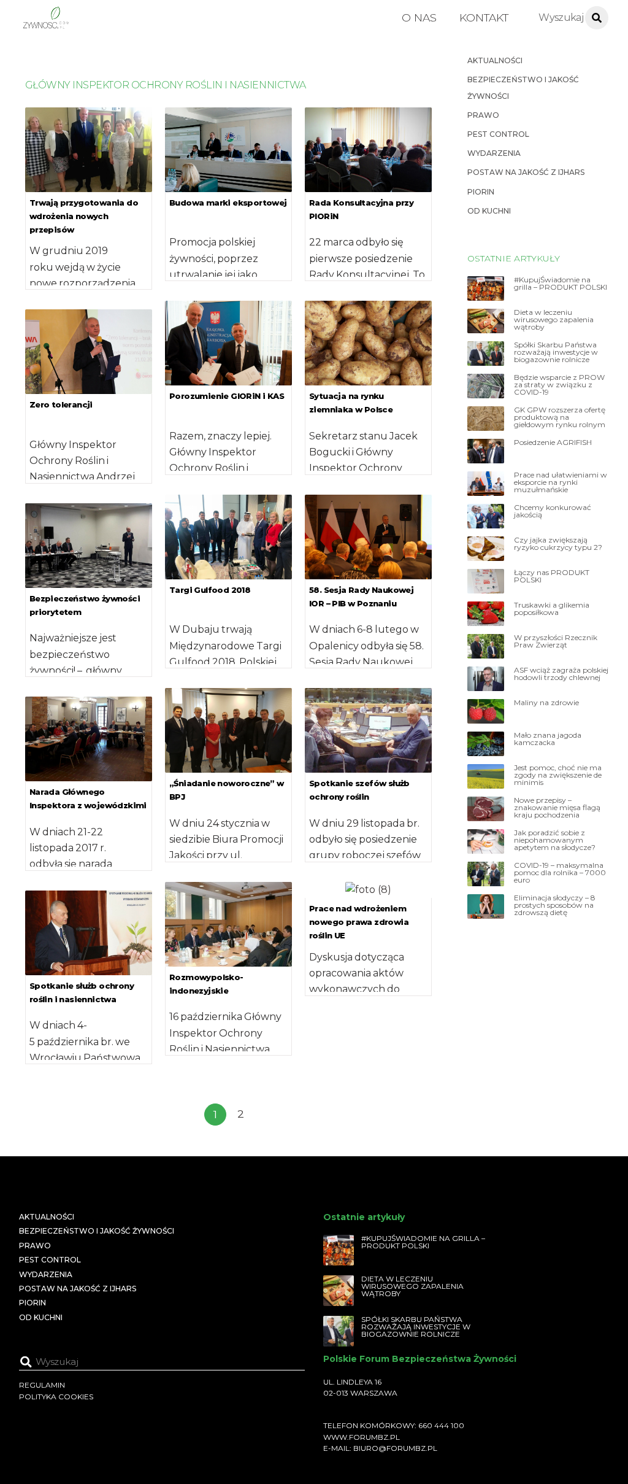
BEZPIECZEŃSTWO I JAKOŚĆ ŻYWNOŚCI (96, 1230)
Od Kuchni (489, 210)
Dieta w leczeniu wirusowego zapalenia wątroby (554, 320)
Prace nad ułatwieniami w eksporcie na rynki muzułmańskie (560, 482)
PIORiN (480, 191)
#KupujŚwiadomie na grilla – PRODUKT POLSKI (560, 283)
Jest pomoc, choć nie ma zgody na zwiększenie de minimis (558, 775)
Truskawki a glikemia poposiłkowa (551, 608)
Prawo (483, 115)
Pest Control (498, 134)
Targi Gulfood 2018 (209, 590)
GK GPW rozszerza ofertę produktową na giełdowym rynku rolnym (559, 417)
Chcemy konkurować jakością (552, 511)
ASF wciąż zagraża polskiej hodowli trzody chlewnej (561, 674)
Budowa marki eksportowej (228, 202)
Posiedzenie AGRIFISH (553, 442)
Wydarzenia (494, 153)
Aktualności (495, 60)
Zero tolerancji (61, 404)
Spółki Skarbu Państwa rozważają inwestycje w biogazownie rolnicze (556, 352)
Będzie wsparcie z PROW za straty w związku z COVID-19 (559, 385)
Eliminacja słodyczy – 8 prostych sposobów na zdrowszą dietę (554, 905)
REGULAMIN (42, 1384)
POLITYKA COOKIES (56, 1396)
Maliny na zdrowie (546, 702)
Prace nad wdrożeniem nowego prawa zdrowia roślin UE (358, 921)
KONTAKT (483, 17)
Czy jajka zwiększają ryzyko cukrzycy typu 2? (558, 543)
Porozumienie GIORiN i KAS (226, 396)
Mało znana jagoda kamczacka (547, 739)
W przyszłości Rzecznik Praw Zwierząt (555, 641)
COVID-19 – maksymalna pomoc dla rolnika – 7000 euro (560, 873)
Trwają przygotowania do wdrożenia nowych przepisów (83, 216)
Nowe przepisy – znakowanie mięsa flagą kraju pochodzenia (557, 808)
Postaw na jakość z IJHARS (525, 172)
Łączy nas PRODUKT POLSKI (551, 576)
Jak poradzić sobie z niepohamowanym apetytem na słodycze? (554, 840)
